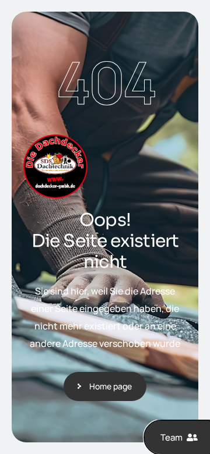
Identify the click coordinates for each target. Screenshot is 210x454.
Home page (110, 386)
